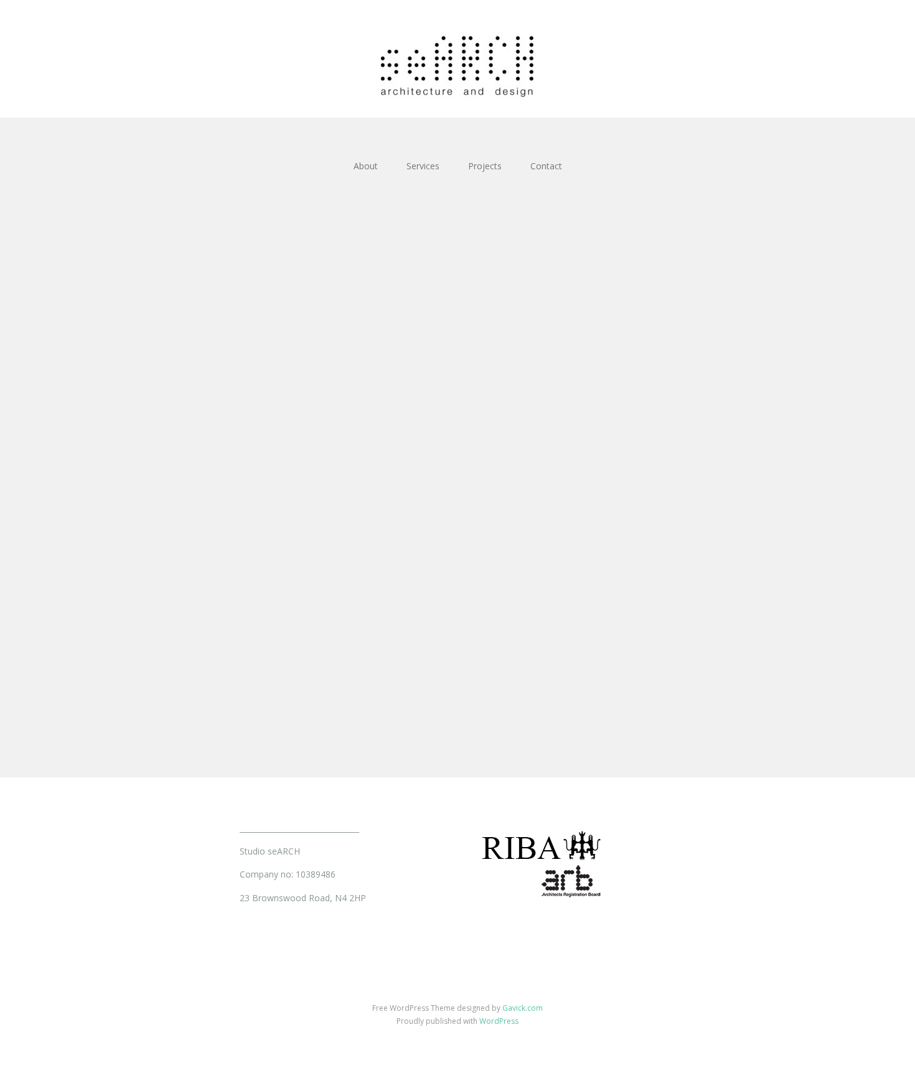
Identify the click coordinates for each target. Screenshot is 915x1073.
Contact (546, 166)
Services (422, 166)
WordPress (498, 1021)
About (366, 166)
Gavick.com (522, 1008)
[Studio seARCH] (457, 59)
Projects (485, 166)
